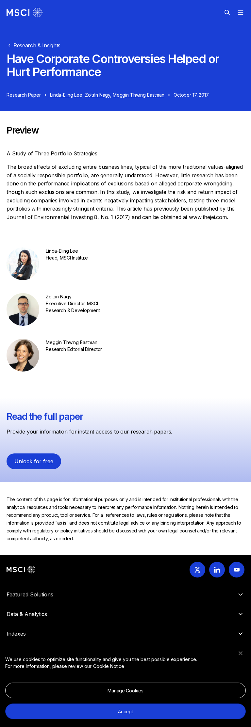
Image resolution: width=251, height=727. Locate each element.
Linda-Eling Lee (66, 95)
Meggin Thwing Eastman (138, 95)
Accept (125, 711)
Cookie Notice (108, 666)
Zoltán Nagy (97, 95)
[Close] (240, 653)
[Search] (227, 13)
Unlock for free (33, 461)
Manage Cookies (125, 690)
